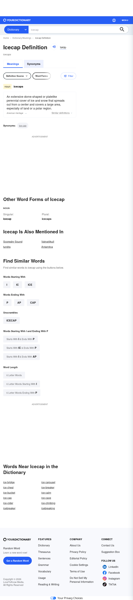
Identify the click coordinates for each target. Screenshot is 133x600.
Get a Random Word (17, 560)
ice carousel (48, 482)
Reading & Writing (48, 584)
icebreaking (48, 508)
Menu (125, 20)
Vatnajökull (47, 241)
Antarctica (47, 247)
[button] (114, 20)
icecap (11, 320)
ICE (30, 285)
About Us (75, 545)
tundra (7, 247)
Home (6, 38)
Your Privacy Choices (70, 598)
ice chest (8, 487)
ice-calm (46, 492)
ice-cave (46, 498)
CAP (33, 302)
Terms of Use (77, 571)
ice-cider (8, 503)
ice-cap (22, 125)
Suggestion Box (110, 552)
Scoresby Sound (12, 241)
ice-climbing (48, 503)
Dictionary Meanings (21, 38)
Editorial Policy (78, 558)
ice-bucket (9, 492)
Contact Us (107, 545)
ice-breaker (47, 487)
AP (19, 302)
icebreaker (9, 508)
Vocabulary (44, 571)
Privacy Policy (78, 552)
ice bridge (9, 482)
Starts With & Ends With (20, 339)
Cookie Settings (79, 565)
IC (17, 285)
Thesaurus (44, 552)
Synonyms (33, 64)
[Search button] (123, 29)
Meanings (13, 64)
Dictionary (13, 29)
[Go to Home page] (17, 20)
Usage (42, 578)
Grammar (43, 565)
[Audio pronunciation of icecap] (54, 46)
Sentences (44, 558)
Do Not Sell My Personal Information (82, 580)
